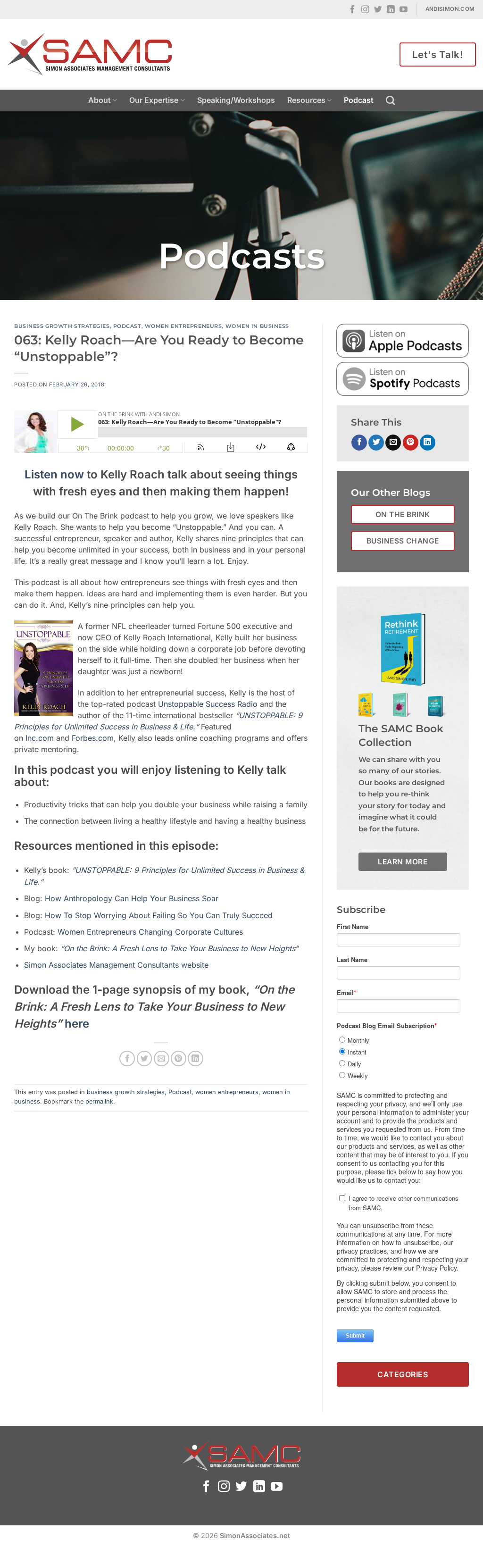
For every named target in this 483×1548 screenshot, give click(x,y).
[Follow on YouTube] (404, 10)
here (77, 1023)
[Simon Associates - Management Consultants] (89, 54)
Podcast (359, 100)
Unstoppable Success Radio (208, 704)
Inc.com (39, 738)
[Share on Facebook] (127, 1058)
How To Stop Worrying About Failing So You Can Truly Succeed (159, 915)
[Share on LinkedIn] (195, 1058)
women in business (257, 326)
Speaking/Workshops (236, 100)
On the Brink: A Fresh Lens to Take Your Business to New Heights (179, 948)
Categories (402, 1374)
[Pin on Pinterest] (178, 1058)
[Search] (390, 100)
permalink (99, 1101)
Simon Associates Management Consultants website (116, 965)
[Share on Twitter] (144, 1058)
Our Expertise (153, 100)
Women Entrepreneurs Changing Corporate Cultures (150, 932)
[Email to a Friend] (161, 1058)
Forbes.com (93, 738)
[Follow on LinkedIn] (391, 10)
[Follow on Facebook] (353, 10)
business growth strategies (62, 326)
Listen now (54, 474)
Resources (306, 100)
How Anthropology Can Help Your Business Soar (131, 898)
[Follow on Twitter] (378, 10)
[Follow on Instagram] (365, 10)
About (99, 100)
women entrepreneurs (183, 326)
